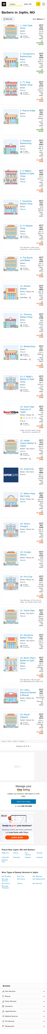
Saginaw (28, 857)
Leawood (39, 857)
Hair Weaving (37, 876)
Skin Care (20, 876)
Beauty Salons (31, 291)
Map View (9, 19)
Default (39, 19)
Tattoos (19, 883)
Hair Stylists (30, 449)
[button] (43, 4)
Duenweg (16, 857)
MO (9, 741)
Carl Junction (28, 854)
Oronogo (39, 853)
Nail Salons (21, 879)
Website (23, 33)
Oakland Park (5, 861)
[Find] (38, 4)
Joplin (15, 741)
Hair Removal (37, 883)
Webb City (5, 853)
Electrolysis (6, 883)
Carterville (5, 857)
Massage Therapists (5, 887)
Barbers (22, 31)
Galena (15, 853)
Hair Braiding (6, 876)
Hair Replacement (39, 879)
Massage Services (5, 880)
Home (4, 741)
